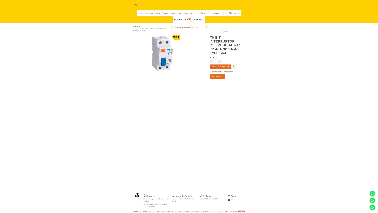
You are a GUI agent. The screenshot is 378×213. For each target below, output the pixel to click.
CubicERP (241, 211)
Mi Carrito (235, 13)
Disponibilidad (217, 76)
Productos (136, 26)
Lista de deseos (183, 19)
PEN (224, 31)
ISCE (135, 5)
